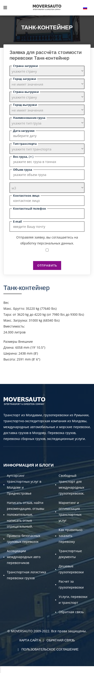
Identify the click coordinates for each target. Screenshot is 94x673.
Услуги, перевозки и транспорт (73, 599)
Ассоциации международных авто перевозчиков (23, 557)
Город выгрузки (25, 105)
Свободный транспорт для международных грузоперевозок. (71, 484)
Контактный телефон (29, 208)
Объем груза (22, 170)
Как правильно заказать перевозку (70, 536)
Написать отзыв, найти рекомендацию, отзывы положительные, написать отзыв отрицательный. (25, 514)
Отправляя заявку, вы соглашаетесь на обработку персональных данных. (47, 240)
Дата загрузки (23, 131)
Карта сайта (30, 640)
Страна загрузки (25, 66)
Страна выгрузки (26, 92)
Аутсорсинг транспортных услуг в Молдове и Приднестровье (24, 484)
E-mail (17, 221)
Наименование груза (29, 118)
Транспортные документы (70, 554)
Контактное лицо (26, 195)
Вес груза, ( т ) (23, 157)
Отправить (47, 265)
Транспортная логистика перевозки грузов (26, 575)
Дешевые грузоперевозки (71, 569)
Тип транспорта (25, 144)
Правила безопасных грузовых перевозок (23, 538)
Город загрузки (24, 79)
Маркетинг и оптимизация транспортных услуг (70, 511)
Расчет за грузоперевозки (71, 584)
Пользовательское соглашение (49, 649)
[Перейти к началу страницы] (0, 669)
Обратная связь (71, 612)
